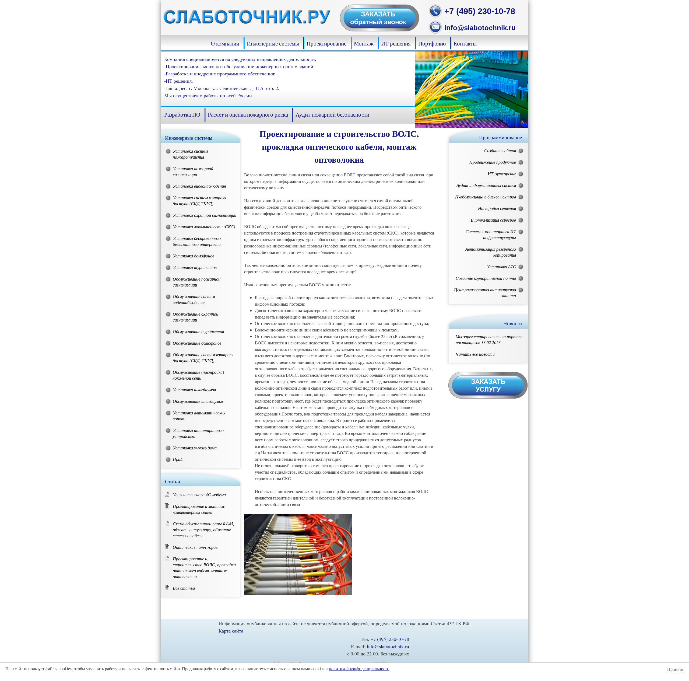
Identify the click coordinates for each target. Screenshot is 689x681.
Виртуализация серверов (493, 220)
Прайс (178, 459)
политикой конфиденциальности (359, 668)
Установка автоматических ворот (199, 415)
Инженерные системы (273, 43)
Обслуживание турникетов (198, 331)
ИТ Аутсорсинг (502, 173)
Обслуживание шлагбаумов (198, 401)
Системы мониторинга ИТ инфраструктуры (491, 234)
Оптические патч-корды (196, 547)
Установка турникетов (195, 267)
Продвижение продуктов (492, 162)
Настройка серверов (497, 208)
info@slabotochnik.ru (480, 28)
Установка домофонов (193, 256)
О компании (225, 43)
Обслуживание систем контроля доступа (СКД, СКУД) (203, 357)
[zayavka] (379, 31)
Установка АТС (501, 266)
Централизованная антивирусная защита (485, 292)
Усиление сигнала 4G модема (199, 494)
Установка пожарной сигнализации (193, 171)
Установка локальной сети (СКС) (204, 226)
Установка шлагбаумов (194, 389)
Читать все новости (475, 354)
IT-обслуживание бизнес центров (485, 197)
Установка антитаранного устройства (198, 433)
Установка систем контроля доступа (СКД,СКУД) (199, 200)
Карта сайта (231, 630)
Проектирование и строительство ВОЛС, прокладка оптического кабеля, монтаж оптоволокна (204, 567)
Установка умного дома (195, 447)
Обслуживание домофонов (197, 343)
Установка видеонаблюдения (199, 186)
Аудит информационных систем (486, 185)
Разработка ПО (182, 114)
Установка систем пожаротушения (190, 154)
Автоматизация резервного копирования (490, 252)
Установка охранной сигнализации (204, 215)
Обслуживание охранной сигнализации (195, 317)
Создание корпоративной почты (486, 278)
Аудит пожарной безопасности (332, 114)
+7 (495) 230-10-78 (479, 11)
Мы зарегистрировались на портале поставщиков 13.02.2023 (489, 339)
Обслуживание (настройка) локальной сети (198, 375)
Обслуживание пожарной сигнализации (196, 282)
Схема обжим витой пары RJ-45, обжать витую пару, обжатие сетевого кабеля (203, 529)
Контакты (465, 43)
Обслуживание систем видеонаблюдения (194, 299)
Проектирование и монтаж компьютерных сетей (199, 509)
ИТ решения (396, 43)
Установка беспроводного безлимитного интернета (197, 241)
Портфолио (432, 43)
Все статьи (184, 588)
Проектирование (326, 43)
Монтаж (364, 43)
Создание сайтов (500, 150)
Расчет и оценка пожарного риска (248, 114)
